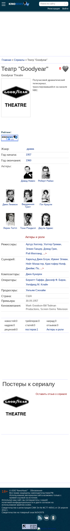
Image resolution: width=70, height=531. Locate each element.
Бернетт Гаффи (35, 279)
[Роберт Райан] (46, 172)
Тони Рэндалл (28, 228)
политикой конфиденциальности (17, 502)
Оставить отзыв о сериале (51, 393)
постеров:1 (31, 329)
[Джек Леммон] (10, 196)
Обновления (36, 490)
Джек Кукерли (34, 274)
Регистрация (54, 8)
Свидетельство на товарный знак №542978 (23, 512)
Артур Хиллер (34, 244)
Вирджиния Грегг (28, 205)
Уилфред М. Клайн (37, 284)
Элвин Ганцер (34, 248)
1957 (28, 154)
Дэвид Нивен (28, 181)
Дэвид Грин (50, 248)
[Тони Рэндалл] (28, 220)
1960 (28, 160)
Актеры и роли (35, 237)
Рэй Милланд (34, 253)
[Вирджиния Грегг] (28, 196)
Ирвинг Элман (59, 259)
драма (30, 148)
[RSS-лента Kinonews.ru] (40, 518)
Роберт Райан (46, 181)
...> (45, 253)
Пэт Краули (46, 204)
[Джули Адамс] (46, 220)
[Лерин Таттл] (10, 220)
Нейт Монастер (35, 263)
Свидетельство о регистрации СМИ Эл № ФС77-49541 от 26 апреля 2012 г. (35, 509)
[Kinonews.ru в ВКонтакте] (46, 518)
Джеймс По (32, 268)
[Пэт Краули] (46, 196)
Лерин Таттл (10, 228)
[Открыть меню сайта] (3, 4)
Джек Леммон (10, 204)
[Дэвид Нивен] (28, 172)
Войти (65, 8)
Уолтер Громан (52, 244)
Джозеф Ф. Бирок (55, 279)
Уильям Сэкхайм (36, 290)
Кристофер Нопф (55, 263)
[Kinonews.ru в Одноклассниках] (53, 518)
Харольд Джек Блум (38, 259)
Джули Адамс (45, 228)
